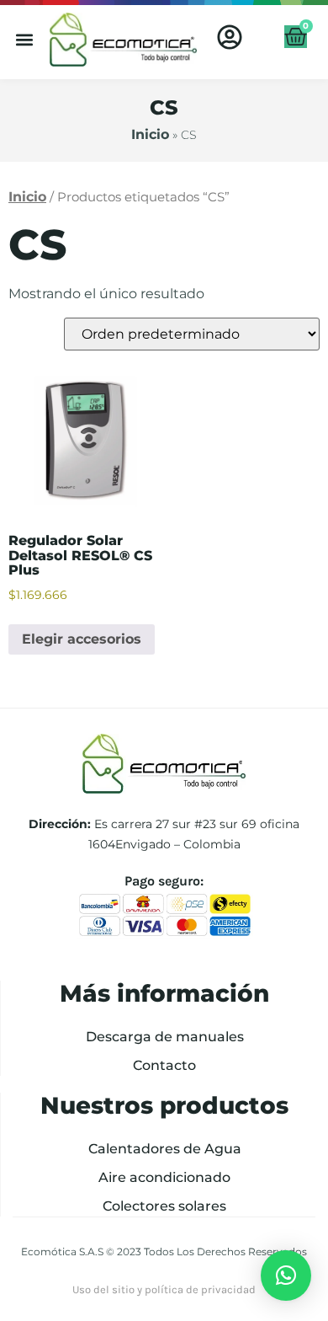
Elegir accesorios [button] (81, 639)
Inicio (150, 134)
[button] (25, 40)
